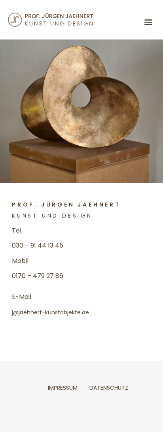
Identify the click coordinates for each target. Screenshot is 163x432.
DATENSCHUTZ (108, 388)
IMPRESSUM (63, 388)
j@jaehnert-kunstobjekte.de (50, 312)
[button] (148, 21)
